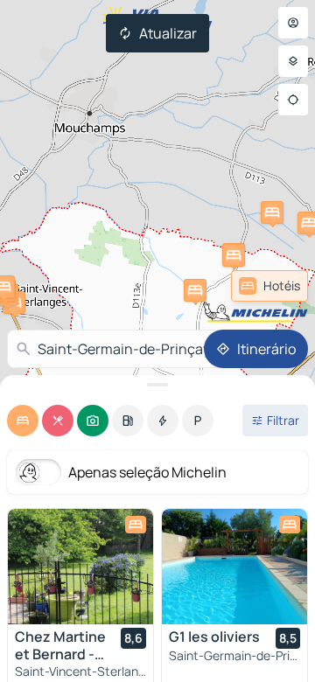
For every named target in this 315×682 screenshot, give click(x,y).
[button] (233, 255)
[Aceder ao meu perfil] (293, 22)
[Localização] (293, 99)
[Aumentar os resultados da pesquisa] (157, 384)
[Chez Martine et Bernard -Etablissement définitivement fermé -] (80, 566)
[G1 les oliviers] (234, 566)
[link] (269, 286)
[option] (22, 420)
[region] (80, 566)
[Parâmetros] (293, 61)
